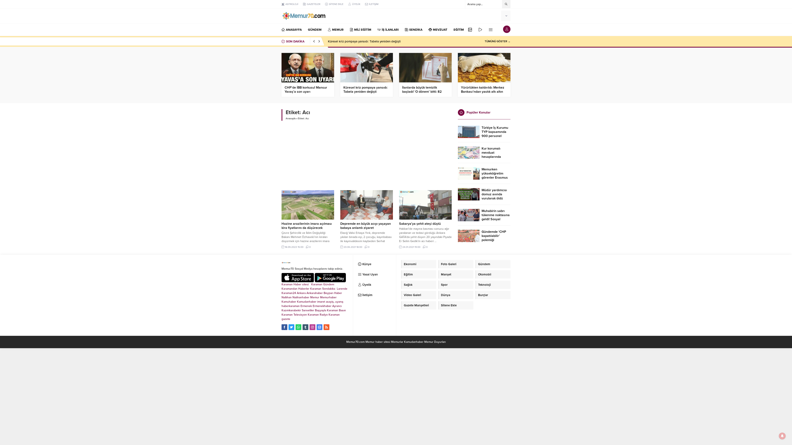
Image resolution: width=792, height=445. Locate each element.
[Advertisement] (367, 154)
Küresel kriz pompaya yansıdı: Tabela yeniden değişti (364, 41)
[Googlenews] (319, 327)
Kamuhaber (289, 301)
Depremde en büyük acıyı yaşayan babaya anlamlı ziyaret (365, 226)
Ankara (301, 293)
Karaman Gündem (322, 284)
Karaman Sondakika (323, 288)
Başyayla (320, 310)
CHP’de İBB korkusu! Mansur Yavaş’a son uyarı (306, 89)
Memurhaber (328, 297)
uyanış (339, 301)
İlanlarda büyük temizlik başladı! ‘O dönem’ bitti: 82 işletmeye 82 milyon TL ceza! (423, 91)
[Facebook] (284, 327)
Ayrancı (337, 306)
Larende (342, 288)
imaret (321, 301)
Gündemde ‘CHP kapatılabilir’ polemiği (494, 236)
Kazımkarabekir (291, 310)
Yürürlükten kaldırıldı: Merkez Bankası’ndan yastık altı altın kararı (482, 91)
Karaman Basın (336, 310)
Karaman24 (289, 293)
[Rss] (326, 327)
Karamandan (289, 288)
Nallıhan (287, 297)
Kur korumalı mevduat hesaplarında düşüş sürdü (491, 154)
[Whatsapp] (298, 327)
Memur (314, 297)
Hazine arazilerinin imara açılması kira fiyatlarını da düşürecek (307, 226)
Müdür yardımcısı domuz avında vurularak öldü (494, 194)
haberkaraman (291, 306)
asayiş (330, 301)
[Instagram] (312, 327)
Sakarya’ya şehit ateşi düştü (420, 224)
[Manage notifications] (782, 436)
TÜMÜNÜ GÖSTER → (497, 41)
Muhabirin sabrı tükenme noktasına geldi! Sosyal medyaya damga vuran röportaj (496, 219)
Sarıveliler (308, 310)
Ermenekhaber (322, 306)
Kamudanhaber (306, 301)
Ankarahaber (314, 293)
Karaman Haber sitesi (296, 284)
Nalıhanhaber (300, 297)
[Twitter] (291, 327)
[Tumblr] (305, 327)
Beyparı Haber (333, 293)
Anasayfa (291, 118)
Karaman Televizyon (294, 314)
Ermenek (306, 306)
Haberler (303, 288)
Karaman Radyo (318, 314)
